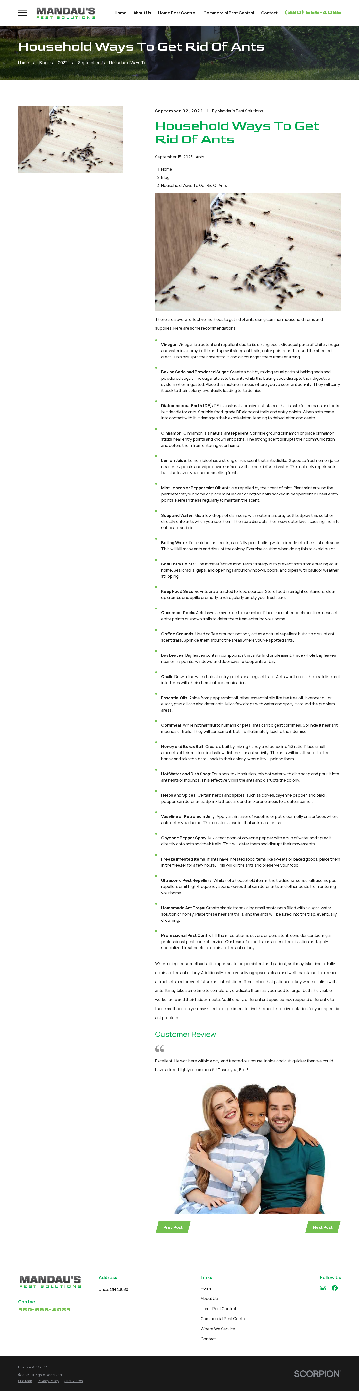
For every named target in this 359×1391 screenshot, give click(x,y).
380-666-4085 (44, 1309)
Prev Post (173, 1227)
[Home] (65, 13)
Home (206, 1288)
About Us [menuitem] (142, 13)
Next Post (323, 1227)
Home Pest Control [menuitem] (177, 13)
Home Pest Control (218, 1308)
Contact (208, 1339)
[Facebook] (335, 1288)
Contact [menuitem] (269, 13)
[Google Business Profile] (323, 1288)
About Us (209, 1298)
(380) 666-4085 (313, 12)
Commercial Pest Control (224, 1318)
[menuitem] (25, 1381)
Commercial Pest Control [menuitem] (228, 13)
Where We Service (218, 1329)
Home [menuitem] (121, 13)
